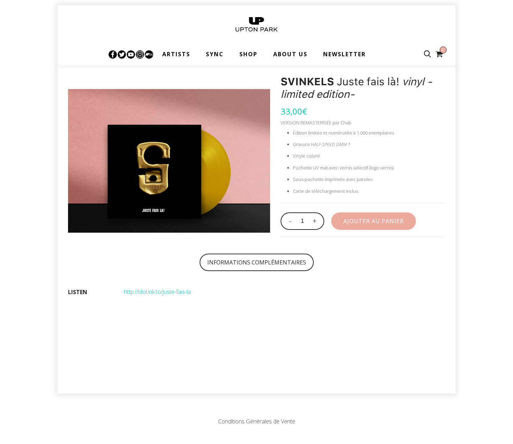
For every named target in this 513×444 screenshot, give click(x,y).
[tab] (257, 262)
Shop (248, 54)
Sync (215, 54)
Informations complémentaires (256, 262)
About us (290, 54)
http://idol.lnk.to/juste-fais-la (157, 292)
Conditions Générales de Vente (256, 421)
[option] (169, 161)
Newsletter (344, 54)
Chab (346, 122)
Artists (176, 54)
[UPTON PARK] (256, 24)
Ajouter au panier (373, 221)
